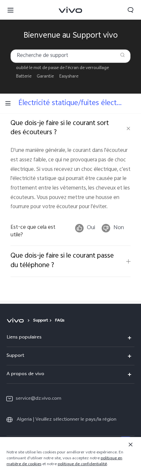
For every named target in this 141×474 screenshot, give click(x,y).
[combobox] (70, 56)
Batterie (23, 77)
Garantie (45, 77)
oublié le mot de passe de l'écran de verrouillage (62, 68)
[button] (10, 10)
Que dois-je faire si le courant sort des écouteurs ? (59, 128)
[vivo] (16, 320)
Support (40, 321)
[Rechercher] (122, 54)
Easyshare (68, 77)
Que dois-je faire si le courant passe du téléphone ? (62, 260)
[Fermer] (130, 444)
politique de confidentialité (82, 464)
